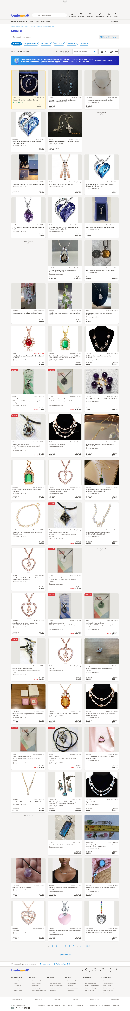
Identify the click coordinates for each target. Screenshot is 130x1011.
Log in (116, 16)
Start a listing (86, 971)
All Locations (45, 44)
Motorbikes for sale (55, 983)
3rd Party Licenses (108, 988)
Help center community (110, 993)
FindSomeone (115, 999)
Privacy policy (79, 1005)
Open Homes (35, 985)
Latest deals (17, 981)
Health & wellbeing (90, 988)
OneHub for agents (37, 988)
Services (88, 977)
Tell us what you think (63, 964)
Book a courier (45, 21)
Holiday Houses (94, 999)
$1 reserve (17, 988)
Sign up (109, 16)
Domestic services (90, 983)
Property (34, 977)
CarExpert (75, 999)
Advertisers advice (72, 988)
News (63, 1005)
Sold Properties (36, 983)
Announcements (108, 983)
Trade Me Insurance (17, 999)
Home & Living (18, 990)
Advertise (70, 1005)
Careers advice (71, 983)
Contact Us (115, 1005)
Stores (31, 21)
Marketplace (18, 977)
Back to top (66, 954)
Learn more (46, 964)
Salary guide (70, 990)
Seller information (108, 990)
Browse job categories (73, 981)
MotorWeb (57, 999)
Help (104, 981)
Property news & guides (38, 981)
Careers (57, 1005)
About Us (50, 1005)
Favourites (103, 971)
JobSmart (70, 985)
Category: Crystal (30, 44)
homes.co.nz (38, 999)
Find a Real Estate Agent (39, 990)
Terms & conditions (91, 1005)
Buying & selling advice (56, 985)
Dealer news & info (55, 988)
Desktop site (41, 1005)
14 (81, 946)
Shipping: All (71, 44)
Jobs (69, 977)
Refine (16, 44)
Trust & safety (107, 985)
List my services (89, 990)
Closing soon (17, 985)
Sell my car (53, 990)
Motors (52, 977)
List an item (115, 21)
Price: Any (83, 44)
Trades (87, 981)
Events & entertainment (92, 985)
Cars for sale (53, 981)
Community (107, 977)
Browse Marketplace (18, 21)
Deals (37, 21)
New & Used (58, 44)
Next (88, 946)
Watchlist (95, 971)
